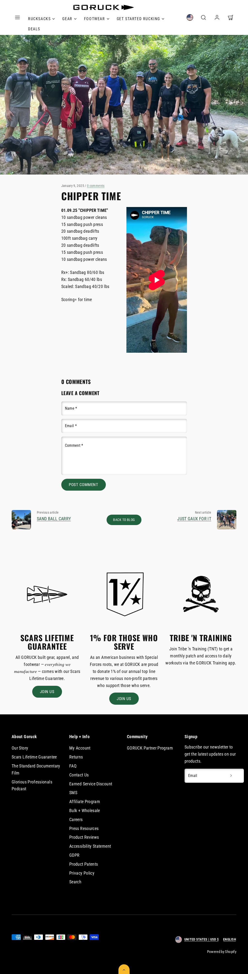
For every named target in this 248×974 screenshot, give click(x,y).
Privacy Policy (81, 873)
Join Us (47, 691)
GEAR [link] (67, 18)
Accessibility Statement (90, 846)
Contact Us (79, 774)
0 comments (96, 186)
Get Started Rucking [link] (138, 18)
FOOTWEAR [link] (94, 18)
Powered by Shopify (221, 952)
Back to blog (124, 520)
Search (75, 881)
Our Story (20, 747)
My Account (80, 747)
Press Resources (84, 828)
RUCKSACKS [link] (39, 18)
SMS (73, 792)
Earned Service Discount (90, 783)
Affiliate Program (84, 801)
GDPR (74, 855)
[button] (17, 17)
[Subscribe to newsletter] (231, 776)
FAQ (73, 765)
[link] (190, 17)
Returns (76, 756)
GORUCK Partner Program (150, 747)
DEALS (34, 29)
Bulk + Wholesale (84, 810)
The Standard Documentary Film (36, 769)
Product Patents (83, 864)
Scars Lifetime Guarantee (34, 756)
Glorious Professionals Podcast (32, 785)
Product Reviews (84, 837)
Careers (76, 819)
